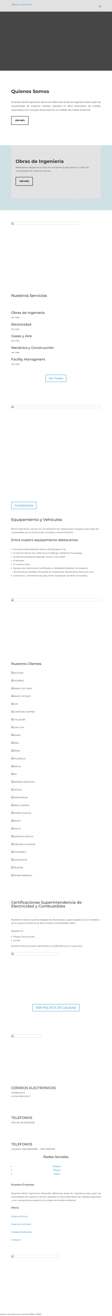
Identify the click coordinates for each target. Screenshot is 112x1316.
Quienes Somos (19, 1216)
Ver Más (20, 120)
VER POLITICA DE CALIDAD (56, 1007)
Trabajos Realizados (21, 1232)
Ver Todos (56, 378)
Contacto (16, 1240)
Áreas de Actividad (21, 1224)
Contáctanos (23, 505)
